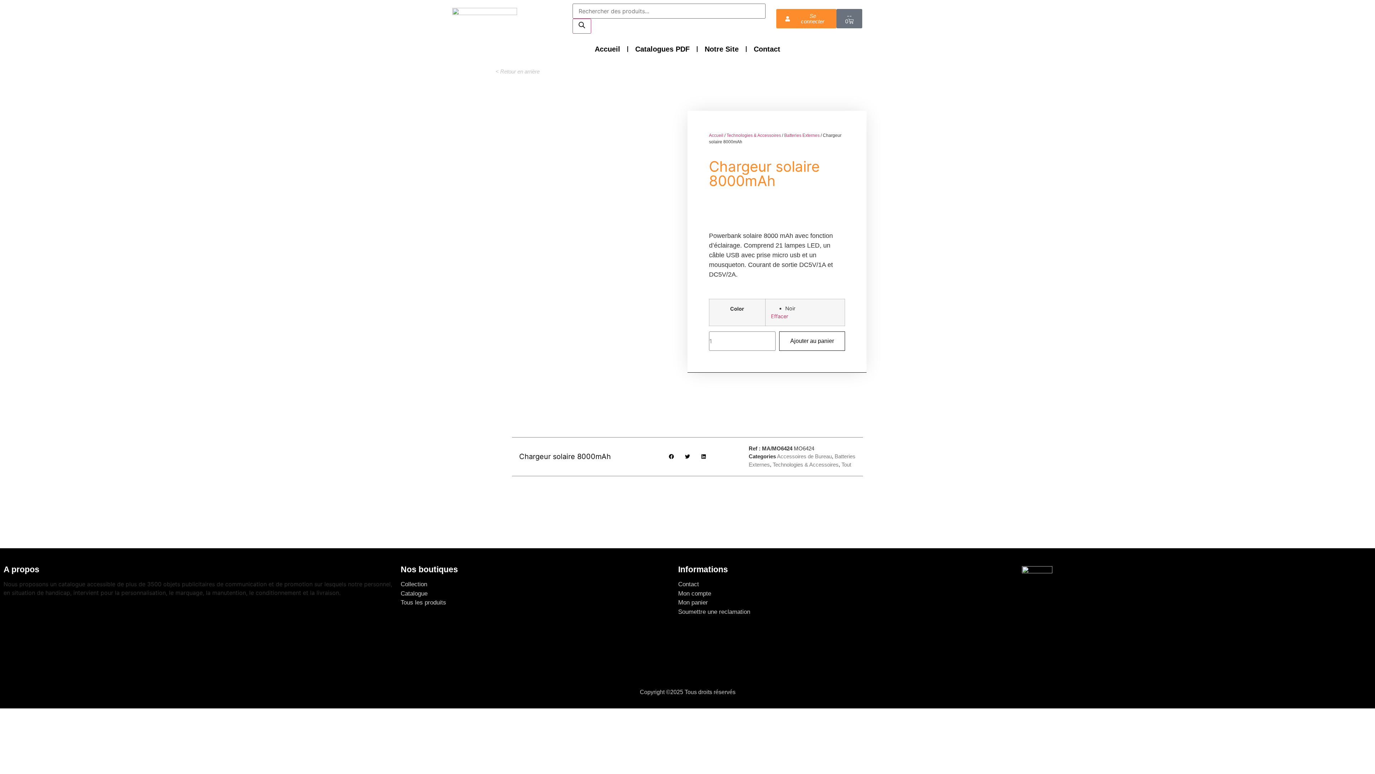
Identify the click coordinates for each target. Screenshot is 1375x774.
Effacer (779, 316)
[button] (517, 71)
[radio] (812, 308)
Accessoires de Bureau (804, 456)
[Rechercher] (582, 26)
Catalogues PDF (662, 49)
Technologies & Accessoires (754, 135)
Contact (767, 49)
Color (737, 308)
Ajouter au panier (812, 341)
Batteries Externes (802, 135)
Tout (846, 465)
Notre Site (722, 49)
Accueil (607, 49)
